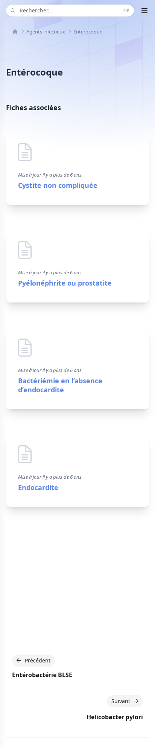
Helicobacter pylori (115, 717)
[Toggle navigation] (144, 10)
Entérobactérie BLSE (42, 675)
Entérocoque (87, 31)
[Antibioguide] (15, 32)
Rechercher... (74, 10)
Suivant (120, 701)
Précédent (37, 660)
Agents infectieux (45, 31)
